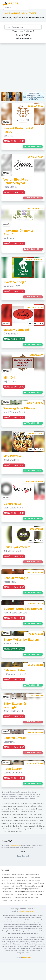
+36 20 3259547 (35, 763)
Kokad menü (37, 886)
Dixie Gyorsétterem (16, 547)
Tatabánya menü (33, 897)
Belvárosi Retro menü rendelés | (24, 826)
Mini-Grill (9, 377)
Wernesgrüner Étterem (19, 408)
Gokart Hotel (12, 503)
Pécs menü (27, 892)
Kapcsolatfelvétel (15, 845)
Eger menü (32, 880)
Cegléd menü (34, 877)
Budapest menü (22, 877)
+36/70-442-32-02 (34, 403)
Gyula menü (11, 883)
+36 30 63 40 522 (34, 481)
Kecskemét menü (8, 886)
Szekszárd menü (35, 894)
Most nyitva (24, 35)
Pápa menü (18, 892)
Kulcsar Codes (26, 957)
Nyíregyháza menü (32, 889)
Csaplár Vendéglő (15, 578)
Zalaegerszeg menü (20, 900)
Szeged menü (7, 894)
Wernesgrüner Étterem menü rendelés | (15, 815)
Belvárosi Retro (14, 670)
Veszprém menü (7, 900)
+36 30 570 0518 (34, 106)
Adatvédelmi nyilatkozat (27, 911)
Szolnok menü (6, 897)
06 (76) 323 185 (35, 307)
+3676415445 (36, 695)
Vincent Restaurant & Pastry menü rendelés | (17, 803)
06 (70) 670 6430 (34, 259)
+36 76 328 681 (35, 634)
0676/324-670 (36, 355)
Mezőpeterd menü (8, 889)
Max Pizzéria (12, 456)
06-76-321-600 (36, 433)
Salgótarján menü (38, 892)
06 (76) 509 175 (35, 208)
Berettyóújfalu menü (32, 874)
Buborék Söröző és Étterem (22, 608)
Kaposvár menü (38, 883)
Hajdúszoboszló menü (24, 883)
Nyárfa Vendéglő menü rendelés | (24, 809)
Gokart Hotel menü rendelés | (19, 817)
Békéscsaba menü (18, 874)
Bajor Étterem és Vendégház (15, 705)
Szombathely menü (19, 897)
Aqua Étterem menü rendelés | (13, 832)
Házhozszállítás (24, 38)
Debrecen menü (7, 880)
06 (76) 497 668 (35, 157)
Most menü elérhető (24, 31)
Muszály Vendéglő (16, 329)
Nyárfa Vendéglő (14, 282)
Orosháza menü (7, 892)
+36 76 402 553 (35, 732)
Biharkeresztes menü (9, 877)
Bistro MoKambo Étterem (21, 639)
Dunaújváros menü (20, 880)
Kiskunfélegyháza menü (24, 886)
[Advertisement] (23, 69)
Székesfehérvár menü (20, 894)
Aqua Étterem (12, 768)
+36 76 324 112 (35, 603)
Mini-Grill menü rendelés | (28, 812)
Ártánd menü (6, 874)
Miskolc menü (20, 889)
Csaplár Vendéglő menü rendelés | (25, 820)
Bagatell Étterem (14, 738)
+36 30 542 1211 (34, 665)
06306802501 (36, 529)
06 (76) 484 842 (35, 572)
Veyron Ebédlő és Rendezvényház (15, 181)
